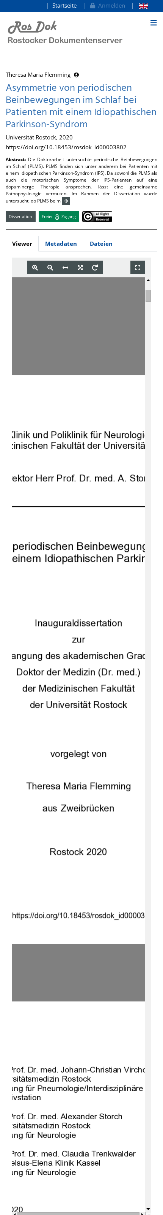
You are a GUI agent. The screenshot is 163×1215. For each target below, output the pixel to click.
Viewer (22, 243)
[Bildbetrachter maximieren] (137, 268)
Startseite (64, 5)
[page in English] (139, 5)
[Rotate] (95, 268)
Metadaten (61, 243)
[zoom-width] (65, 268)
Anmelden (110, 5)
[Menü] (153, 23)
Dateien (101, 243)
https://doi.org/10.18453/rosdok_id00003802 (66, 147)
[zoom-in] (35, 268)
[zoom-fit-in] (80, 268)
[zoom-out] (50, 268)
